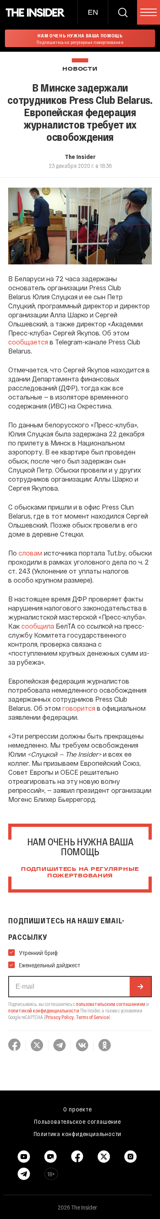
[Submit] (140, 986)
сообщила (37, 626)
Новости (79, 69)
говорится (78, 708)
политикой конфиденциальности (43, 1010)
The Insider (80, 156)
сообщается (28, 342)
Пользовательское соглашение (77, 1121)
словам (30, 553)
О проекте (77, 1109)
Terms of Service (92, 1017)
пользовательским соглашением (110, 1004)
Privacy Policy (60, 1017)
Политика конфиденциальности (78, 1133)
